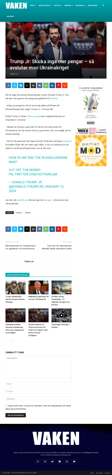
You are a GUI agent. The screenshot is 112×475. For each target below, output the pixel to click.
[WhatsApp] (46, 85)
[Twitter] (14, 85)
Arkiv (32, 5)
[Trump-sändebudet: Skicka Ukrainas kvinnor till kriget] (15, 287)
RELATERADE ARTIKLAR (17, 275)
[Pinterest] (58, 85)
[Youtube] (74, 461)
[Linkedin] (52, 85)
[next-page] (11, 341)
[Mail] (52, 461)
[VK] (39, 85)
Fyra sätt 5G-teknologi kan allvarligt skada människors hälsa (57, 247)
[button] (103, 5)
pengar (47, 200)
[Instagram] (45, 461)
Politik (57, 5)
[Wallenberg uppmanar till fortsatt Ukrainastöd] (38, 287)
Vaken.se (29, 261)
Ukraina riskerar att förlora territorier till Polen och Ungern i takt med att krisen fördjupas (38, 329)
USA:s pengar (33, 116)
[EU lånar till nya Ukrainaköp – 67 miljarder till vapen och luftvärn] (61, 287)
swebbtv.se (22, 200)
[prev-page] (7, 341)
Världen (67, 5)
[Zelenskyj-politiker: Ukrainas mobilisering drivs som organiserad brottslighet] (15, 315)
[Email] (27, 85)
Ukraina (53, 98)
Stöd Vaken (92, 5)
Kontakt (10, 16)
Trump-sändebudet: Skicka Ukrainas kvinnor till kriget (15, 299)
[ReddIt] (64, 85)
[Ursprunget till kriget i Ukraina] (61, 315)
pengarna (66, 141)
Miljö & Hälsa (44, 5)
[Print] (33, 85)
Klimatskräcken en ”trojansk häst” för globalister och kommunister (20, 247)
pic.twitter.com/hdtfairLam (33, 174)
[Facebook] (8, 85)
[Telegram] (20, 85)
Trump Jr (19, 213)
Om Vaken (80, 5)
